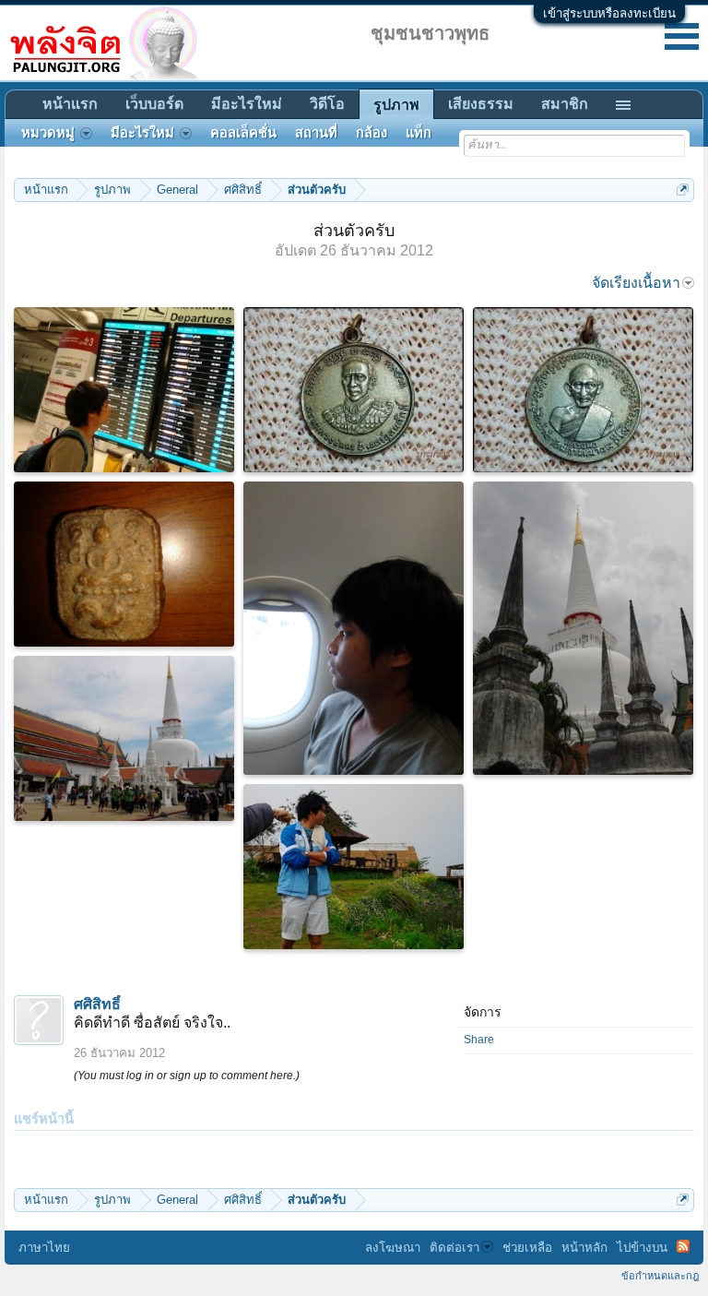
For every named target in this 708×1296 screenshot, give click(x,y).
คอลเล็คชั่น (243, 132)
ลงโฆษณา (392, 1247)
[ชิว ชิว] (353, 628)
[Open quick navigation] (683, 190)
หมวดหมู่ (48, 132)
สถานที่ (316, 132)
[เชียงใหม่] (353, 866)
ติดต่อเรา (454, 1247)
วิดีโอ (327, 104)
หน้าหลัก (584, 1247)
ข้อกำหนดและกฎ (660, 1275)
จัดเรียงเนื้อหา (636, 283)
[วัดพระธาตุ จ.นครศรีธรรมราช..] (583, 628)
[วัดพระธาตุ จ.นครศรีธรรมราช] (124, 738)
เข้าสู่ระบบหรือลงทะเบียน (609, 13)
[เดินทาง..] (124, 389)
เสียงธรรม (480, 104)
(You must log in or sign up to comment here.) (187, 1075)
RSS (683, 1246)
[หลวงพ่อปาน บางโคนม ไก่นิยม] (124, 564)
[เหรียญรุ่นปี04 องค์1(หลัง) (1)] (583, 389)
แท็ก (418, 132)
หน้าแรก (70, 104)
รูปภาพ (396, 105)
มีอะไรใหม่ (246, 104)
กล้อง (371, 132)
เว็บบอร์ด (154, 104)
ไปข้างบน (642, 1247)
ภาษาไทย (44, 1247)
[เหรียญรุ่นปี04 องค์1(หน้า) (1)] (353, 389)
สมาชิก (564, 104)
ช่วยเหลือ (527, 1247)
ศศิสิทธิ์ (97, 1004)
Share (479, 1039)
